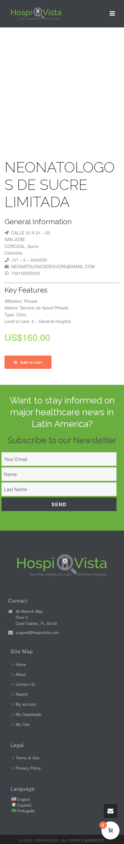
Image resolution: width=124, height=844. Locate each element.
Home (21, 664)
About (21, 674)
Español (24, 805)
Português (26, 811)
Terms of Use (27, 758)
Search (22, 694)
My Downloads (28, 714)
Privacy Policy (28, 768)
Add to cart (31, 362)
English (23, 799)
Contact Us (25, 684)
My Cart (22, 724)
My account (26, 704)
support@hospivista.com (37, 632)
